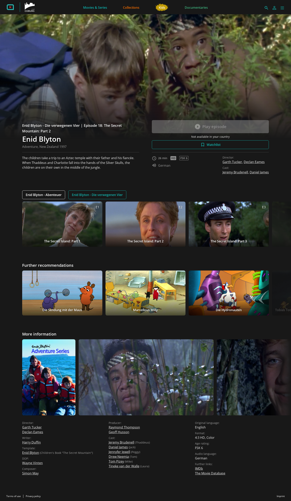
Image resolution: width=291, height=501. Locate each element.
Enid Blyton (30, 452)
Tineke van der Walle (124, 466)
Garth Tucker (232, 162)
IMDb (199, 468)
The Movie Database (210, 473)
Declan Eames (254, 162)
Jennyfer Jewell (119, 452)
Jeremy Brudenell (235, 172)
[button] (282, 8)
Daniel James (259, 172)
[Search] (266, 8)
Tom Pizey (116, 461)
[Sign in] (274, 8)
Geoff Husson (119, 432)
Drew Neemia (119, 456)
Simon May (30, 473)
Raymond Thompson (124, 427)
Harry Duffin (31, 442)
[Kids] (162, 7)
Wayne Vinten (32, 463)
